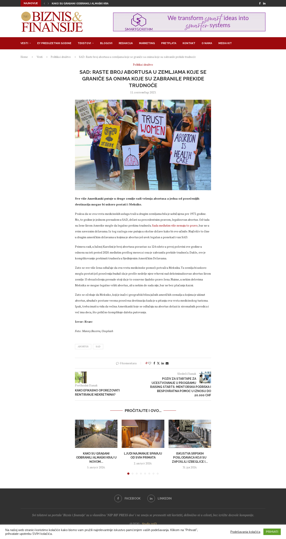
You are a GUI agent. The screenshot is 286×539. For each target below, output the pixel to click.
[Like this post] (149, 363)
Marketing (147, 43)
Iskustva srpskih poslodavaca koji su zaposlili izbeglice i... (190, 457)
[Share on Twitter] (158, 363)
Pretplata (168, 43)
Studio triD (149, 524)
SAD (98, 346)
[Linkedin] (264, 3)
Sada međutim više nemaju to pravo (175, 225)
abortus (83, 346)
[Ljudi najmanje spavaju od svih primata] (143, 434)
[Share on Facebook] (154, 363)
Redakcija (126, 43)
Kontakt (189, 43)
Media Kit (225, 43)
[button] (44, 3)
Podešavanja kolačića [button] (245, 532)
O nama (207, 43)
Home (24, 57)
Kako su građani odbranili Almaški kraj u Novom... (96, 457)
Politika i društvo (61, 57)
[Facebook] (259, 3)
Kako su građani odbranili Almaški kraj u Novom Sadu (91, 3)
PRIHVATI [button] (272, 531)
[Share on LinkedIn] (162, 363)
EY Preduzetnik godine (54, 43)
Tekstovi (84, 43)
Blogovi (106, 43)
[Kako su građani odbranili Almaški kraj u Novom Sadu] (96, 434)
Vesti (24, 43)
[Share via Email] (167, 363)
